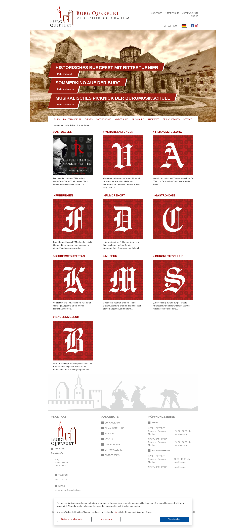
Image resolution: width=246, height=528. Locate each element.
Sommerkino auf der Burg (88, 82)
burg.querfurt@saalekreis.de (68, 490)
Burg (57, 119)
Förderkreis (112, 455)
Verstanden (174, 519)
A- (165, 26)
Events (89, 119)
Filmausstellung (114, 428)
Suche (194, 16)
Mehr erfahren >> (65, 74)
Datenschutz (190, 13)
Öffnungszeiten (114, 450)
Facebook (192, 25)
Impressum (106, 519)
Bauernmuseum (72, 119)
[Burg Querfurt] (93, 15)
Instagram (196, 25)
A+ (169, 26)
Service (187, 119)
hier (115, 512)
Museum (109, 434)
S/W (175, 26)
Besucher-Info (171, 119)
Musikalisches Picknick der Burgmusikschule (113, 98)
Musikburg (138, 119)
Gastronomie (103, 119)
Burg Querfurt (113, 423)
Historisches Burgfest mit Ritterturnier (107, 67)
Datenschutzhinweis (71, 519)
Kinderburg (121, 119)
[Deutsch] (184, 25)
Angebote (156, 13)
